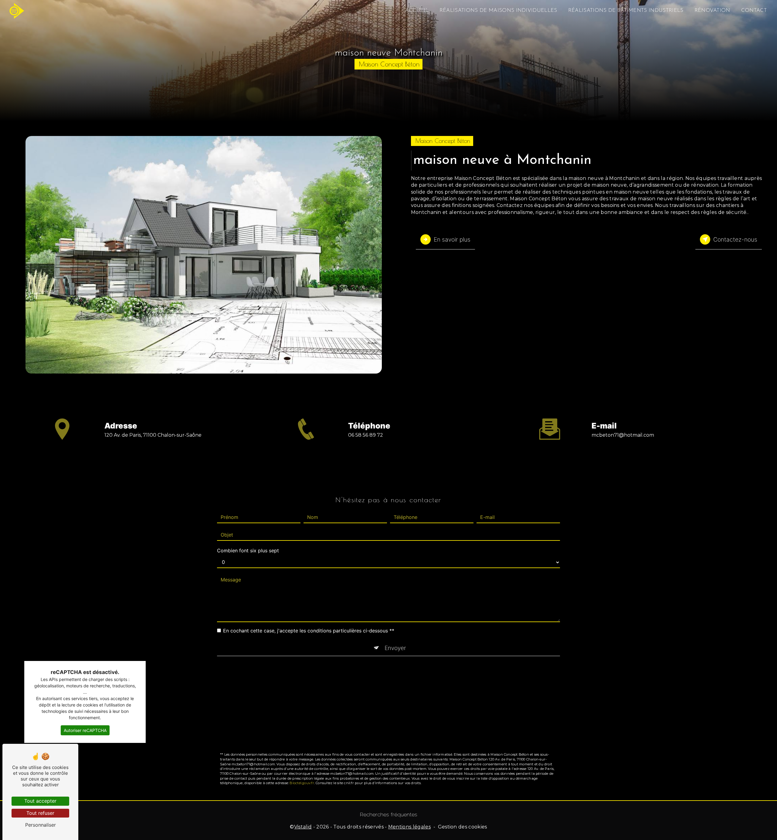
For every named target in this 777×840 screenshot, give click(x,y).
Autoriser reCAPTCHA (85, 730)
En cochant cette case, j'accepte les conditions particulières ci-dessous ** (308, 631)
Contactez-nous (735, 239)
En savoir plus (452, 239)
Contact (754, 10)
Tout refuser (40, 813)
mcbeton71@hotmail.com (623, 435)
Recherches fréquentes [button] (388, 814)
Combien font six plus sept (248, 550)
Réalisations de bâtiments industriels (626, 10)
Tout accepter (40, 801)
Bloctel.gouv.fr (302, 783)
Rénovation (712, 10)
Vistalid (303, 827)
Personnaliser (40, 825)
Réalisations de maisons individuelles (498, 10)
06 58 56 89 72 (365, 435)
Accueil (417, 10)
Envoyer (395, 648)
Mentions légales (409, 827)
